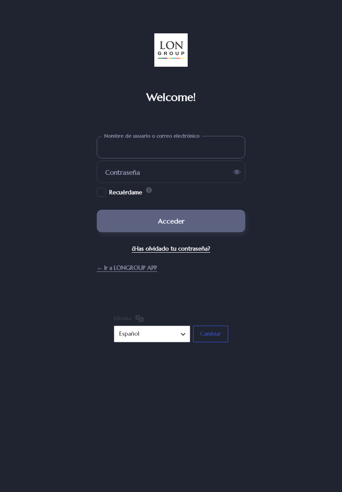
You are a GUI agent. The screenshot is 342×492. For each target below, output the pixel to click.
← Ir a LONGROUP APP (127, 267)
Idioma (122, 318)
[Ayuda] (149, 190)
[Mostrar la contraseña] (237, 171)
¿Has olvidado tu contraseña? (171, 248)
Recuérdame (125, 192)
